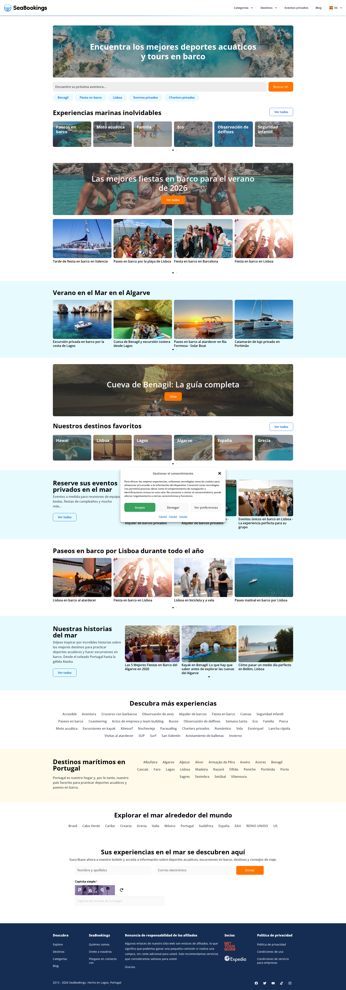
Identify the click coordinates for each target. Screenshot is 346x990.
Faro (157, 769)
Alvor (199, 762)
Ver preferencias (206, 507)
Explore (58, 944)
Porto (284, 769)
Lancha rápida (279, 728)
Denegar (173, 507)
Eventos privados (296, 8)
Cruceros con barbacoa (119, 714)
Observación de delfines (192, 129)
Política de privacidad (271, 944)
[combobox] (160, 87)
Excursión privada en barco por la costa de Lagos (78, 343)
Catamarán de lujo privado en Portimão (257, 343)
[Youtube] (273, 983)
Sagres (185, 776)
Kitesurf (127, 728)
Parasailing (168, 728)
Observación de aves (273, 129)
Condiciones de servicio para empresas (273, 961)
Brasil (72, 826)
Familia (104, 127)
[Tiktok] (281, 983)
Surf (153, 735)
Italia (155, 826)
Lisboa (62, 440)
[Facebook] (256, 983)
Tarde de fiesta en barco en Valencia (80, 261)
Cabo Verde (91, 826)
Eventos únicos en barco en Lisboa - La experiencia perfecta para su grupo (265, 523)
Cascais (142, 769)
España (184, 440)
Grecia (224, 440)
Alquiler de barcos (193, 714)
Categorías (241, 8)
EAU (238, 826)
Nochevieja (146, 728)
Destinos (267, 8)
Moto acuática (70, 127)
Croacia (126, 826)
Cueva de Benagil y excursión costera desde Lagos (142, 343)
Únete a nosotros (100, 952)
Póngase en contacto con (103, 961)
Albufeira (150, 762)
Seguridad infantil (228, 129)
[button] (220, 473)
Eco (140, 127)
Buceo (173, 721)
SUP (142, 735)
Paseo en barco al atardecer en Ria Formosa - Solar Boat (200, 343)
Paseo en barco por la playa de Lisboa (142, 261)
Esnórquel (255, 728)
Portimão (268, 769)
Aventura (89, 714)
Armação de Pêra (222, 762)
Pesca (283, 721)
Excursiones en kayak (99, 728)
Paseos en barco (70, 721)
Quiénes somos (99, 944)
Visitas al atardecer (119, 735)
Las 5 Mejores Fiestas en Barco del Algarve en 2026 (151, 667)
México (169, 826)
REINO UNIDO (257, 826)
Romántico (223, 728)
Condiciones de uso (270, 952)
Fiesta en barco (223, 714)
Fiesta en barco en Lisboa (254, 261)
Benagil (265, 440)
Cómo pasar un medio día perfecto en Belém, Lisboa (264, 667)
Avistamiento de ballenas (205, 735)
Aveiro (245, 762)
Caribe (110, 826)
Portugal (187, 826)
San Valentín (171, 735)
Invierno (235, 735)
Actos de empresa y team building (138, 721)
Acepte (140, 507)
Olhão (233, 769)
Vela (239, 728)
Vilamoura (239, 776)
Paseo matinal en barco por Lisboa (261, 600)
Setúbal (220, 776)
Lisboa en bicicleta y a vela (194, 600)
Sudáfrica (206, 826)
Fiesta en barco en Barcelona (196, 261)
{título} (163, 516)
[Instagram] (290, 983)
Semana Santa (236, 721)
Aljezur (184, 762)
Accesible (69, 714)
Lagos (102, 440)
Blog (319, 8)
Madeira (201, 769)
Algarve (144, 440)
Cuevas (245, 714)
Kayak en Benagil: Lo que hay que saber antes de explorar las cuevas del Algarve (208, 669)
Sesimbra (202, 776)
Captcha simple (86, 881)
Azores (260, 762)
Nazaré (218, 769)
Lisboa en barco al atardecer (74, 600)
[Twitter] (265, 983)
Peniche (250, 769)
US (275, 826)
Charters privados (195, 728)
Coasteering (98, 721)
